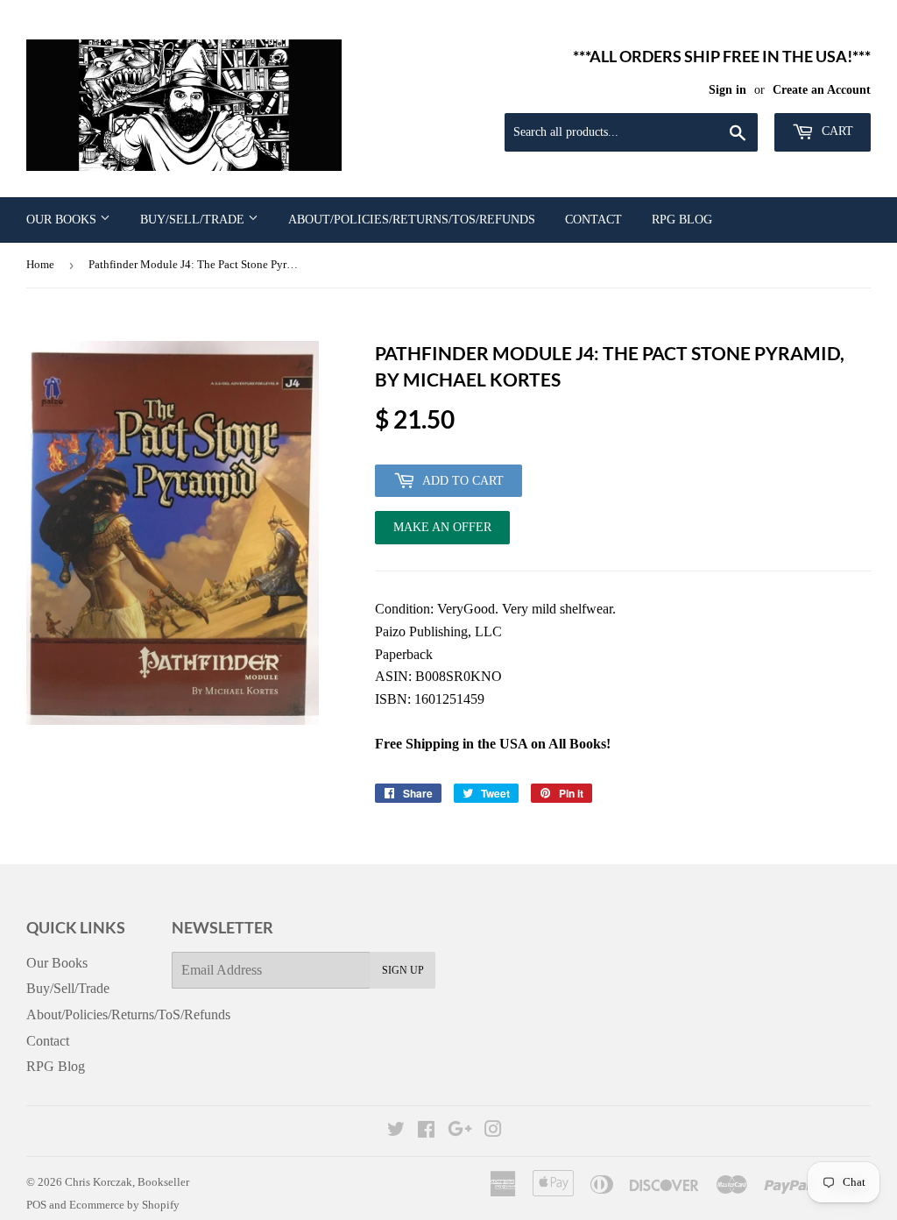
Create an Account (822, 89)
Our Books (63, 219)
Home (40, 264)
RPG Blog (682, 219)
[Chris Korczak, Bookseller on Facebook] (426, 1131)
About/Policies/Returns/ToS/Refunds (411, 219)
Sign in (727, 89)
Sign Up (403, 970)
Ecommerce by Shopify (124, 1204)
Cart (835, 131)
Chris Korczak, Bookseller (127, 1181)
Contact (593, 219)
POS (36, 1204)
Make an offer (442, 532)
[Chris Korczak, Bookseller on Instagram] (493, 1131)
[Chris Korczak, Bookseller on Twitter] (396, 1131)
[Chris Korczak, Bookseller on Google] (460, 1131)
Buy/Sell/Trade (194, 219)
